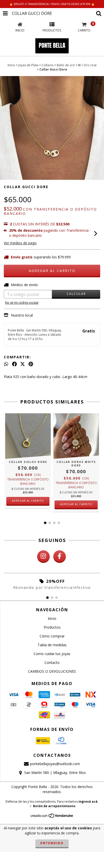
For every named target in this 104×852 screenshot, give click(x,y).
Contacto (52, 662)
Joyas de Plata (28, 65)
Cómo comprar (52, 636)
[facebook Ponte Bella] (59, 556)
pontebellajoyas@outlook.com (55, 763)
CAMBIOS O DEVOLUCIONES (52, 671)
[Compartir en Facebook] (14, 364)
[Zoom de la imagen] (98, 81)
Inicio (11, 65)
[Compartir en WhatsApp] (6, 364)
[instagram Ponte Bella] (43, 556)
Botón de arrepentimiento (54, 806)
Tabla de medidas (52, 644)
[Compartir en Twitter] (22, 364)
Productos (52, 627)
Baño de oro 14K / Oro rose (77, 65)
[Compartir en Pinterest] (31, 364)
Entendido (52, 843)
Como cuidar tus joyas (52, 653)
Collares (48, 65)
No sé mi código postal (21, 302)
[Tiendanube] (52, 817)
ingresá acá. (88, 801)
